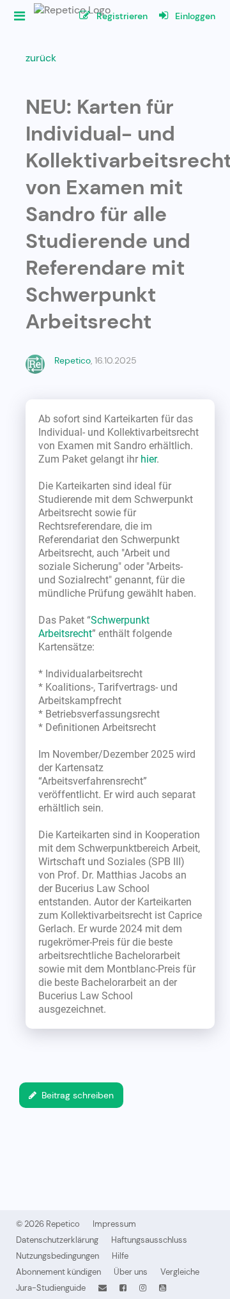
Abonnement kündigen (58, 1271)
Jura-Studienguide (51, 1287)
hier (149, 459)
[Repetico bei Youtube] (162, 1287)
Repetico (72, 360)
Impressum (114, 1223)
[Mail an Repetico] (102, 1287)
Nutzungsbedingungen (57, 1255)
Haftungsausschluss (149, 1239)
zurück (41, 58)
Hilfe (120, 1255)
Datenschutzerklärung (57, 1239)
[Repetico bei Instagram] (142, 1287)
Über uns (131, 1271)
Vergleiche (179, 1271)
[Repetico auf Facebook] (122, 1287)
